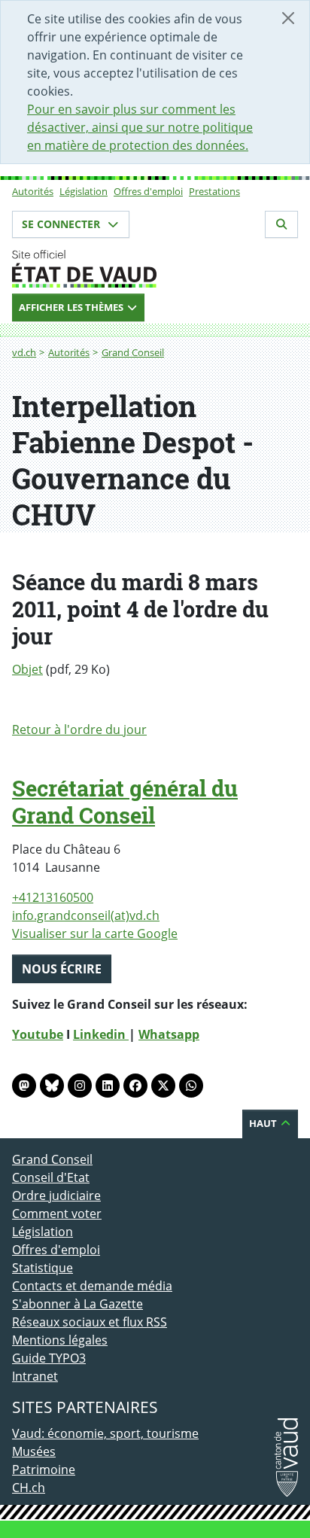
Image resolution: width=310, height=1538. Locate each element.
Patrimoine (43, 1469)
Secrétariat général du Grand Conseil (125, 802)
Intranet (35, 1376)
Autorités (32, 191)
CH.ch (28, 1487)
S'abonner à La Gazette (77, 1304)
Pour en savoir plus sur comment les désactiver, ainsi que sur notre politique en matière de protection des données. (140, 127)
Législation (83, 191)
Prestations (214, 191)
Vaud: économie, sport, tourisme (105, 1433)
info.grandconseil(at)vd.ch (86, 915)
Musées (34, 1451)
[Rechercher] (281, 224)
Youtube (37, 1034)
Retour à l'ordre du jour (79, 729)
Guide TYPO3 (49, 1358)
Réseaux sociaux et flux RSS (89, 1322)
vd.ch (24, 352)
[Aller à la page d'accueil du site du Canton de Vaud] (155, 269)
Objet (27, 669)
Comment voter (57, 1213)
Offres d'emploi (148, 191)
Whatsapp (168, 1034)
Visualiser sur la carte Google (95, 933)
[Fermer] (288, 18)
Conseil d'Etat (51, 1177)
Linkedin (101, 1034)
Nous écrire (62, 969)
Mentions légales (60, 1340)
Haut (264, 1123)
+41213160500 (52, 897)
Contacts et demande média (92, 1286)
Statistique (42, 1267)
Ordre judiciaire (56, 1195)
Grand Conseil (133, 352)
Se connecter (62, 224)
